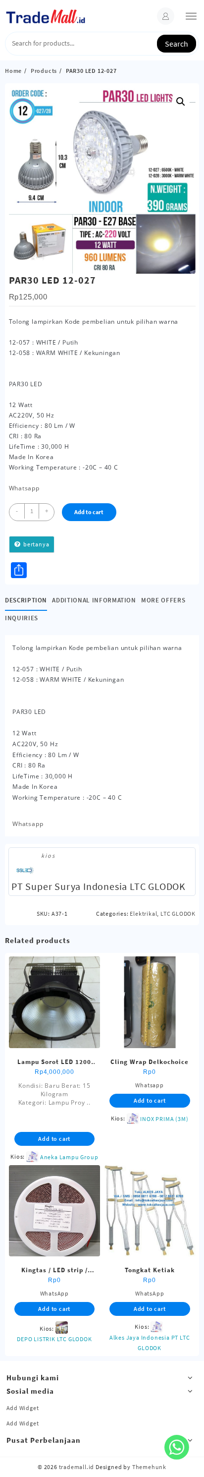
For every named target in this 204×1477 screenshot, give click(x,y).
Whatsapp (24, 488)
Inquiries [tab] (21, 618)
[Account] (165, 16)
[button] (181, 102)
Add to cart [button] (54, 1138)
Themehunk (149, 1467)
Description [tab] (26, 600)
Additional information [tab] (94, 600)
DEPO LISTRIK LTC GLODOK (54, 1339)
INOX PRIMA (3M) (164, 1119)
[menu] (191, 16)
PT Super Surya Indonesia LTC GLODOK (98, 886)
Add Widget (22, 1408)
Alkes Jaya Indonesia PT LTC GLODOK (149, 1343)
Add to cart (88, 512)
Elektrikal (143, 913)
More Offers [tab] (163, 600)
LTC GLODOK (178, 913)
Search (176, 44)
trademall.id (77, 1467)
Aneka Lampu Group (69, 1157)
